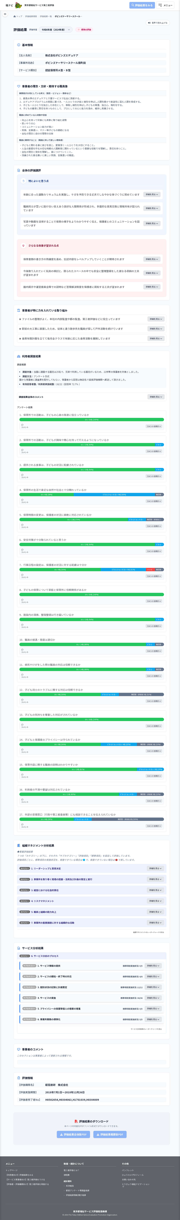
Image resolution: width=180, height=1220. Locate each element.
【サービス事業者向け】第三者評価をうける (25, 1179)
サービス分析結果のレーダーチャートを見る (146, 1029)
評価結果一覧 (46, 16)
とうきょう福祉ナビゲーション (135, 1184)
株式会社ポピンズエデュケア (61, 55)
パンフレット (128, 1170)
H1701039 (79, 1099)
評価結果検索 (31, 16)
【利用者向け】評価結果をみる (19, 1174)
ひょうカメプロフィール (133, 1174)
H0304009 (92, 1099)
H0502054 (51, 1099)
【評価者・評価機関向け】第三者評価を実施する (27, 1184)
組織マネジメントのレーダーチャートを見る (148, 932)
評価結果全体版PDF (75, 1134)
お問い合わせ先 (129, 1179)
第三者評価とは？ (71, 1170)
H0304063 (65, 1099)
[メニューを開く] (165, 5)
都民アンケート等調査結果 (77, 1190)
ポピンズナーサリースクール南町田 (65, 62)
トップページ (11, 1170)
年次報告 (70, 1185)
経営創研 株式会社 (56, 1085)
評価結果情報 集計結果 (76, 1195)
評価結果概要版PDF (111, 1134)
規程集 (67, 1174)
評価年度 (33, 29)
